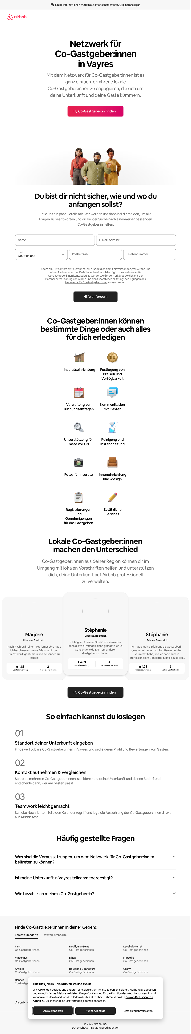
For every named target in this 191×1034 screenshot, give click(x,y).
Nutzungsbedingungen (105, 1027)
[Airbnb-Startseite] (17, 17)
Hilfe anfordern (96, 296)
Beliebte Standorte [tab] (26, 935)
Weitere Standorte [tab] (55, 935)
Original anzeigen (129, 5)
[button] (95, 859)
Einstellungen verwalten (138, 1011)
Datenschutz (80, 1027)
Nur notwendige (95, 1011)
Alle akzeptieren (53, 1011)
